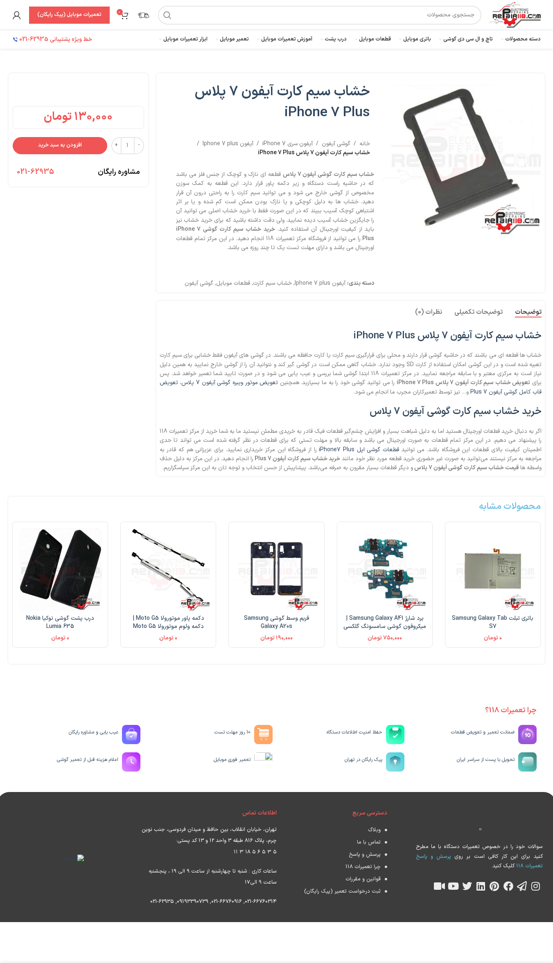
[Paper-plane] (522, 886)
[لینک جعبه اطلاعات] (143, 15)
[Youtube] (453, 886)
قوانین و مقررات (363, 879)
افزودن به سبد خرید (60, 145)
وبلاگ (374, 830)
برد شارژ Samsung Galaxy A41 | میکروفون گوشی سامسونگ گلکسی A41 (384, 626)
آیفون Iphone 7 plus (228, 144)
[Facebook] (508, 886)
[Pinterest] (494, 886)
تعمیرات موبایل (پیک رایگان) (69, 15)
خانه (364, 144)
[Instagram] (536, 886)
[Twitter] (467, 886)
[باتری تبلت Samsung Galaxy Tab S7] (492, 569)
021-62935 (35, 172)
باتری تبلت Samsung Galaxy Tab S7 (492, 622)
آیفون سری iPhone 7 (287, 144)
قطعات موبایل (233, 283)
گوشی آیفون (336, 144)
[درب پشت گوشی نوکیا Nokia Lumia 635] (60, 569)
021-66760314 (261, 902)
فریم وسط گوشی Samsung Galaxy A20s (276, 622)
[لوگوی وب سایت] (515, 14)
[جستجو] (167, 15)
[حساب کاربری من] (17, 15)
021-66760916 (226, 902)
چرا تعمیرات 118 (363, 867)
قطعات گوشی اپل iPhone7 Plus (359, 450)
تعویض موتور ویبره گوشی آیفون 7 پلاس (229, 382)
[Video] (440, 886)
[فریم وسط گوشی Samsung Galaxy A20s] (276, 569)
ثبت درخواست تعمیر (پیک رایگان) (342, 891)
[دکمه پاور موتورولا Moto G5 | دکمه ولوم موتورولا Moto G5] (168, 569)
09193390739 (192, 902)
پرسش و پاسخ (365, 854)
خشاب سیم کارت (272, 283)
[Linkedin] (481, 886)
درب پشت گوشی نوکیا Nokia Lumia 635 (60, 622)
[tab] (528, 312)
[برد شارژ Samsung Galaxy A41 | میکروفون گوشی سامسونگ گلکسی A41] (384, 569)
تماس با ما (369, 842)
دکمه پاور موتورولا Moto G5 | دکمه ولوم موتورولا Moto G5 (168, 622)
